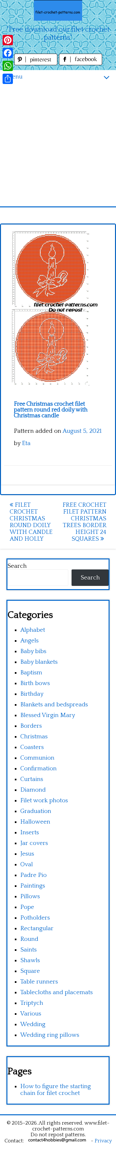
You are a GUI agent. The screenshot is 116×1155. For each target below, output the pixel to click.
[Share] (7, 78)
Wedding (32, 1024)
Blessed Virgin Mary (47, 715)
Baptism (31, 672)
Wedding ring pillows (49, 1035)
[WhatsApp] (7, 65)
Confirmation (38, 768)
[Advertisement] (58, 145)
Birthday (32, 694)
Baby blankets (39, 662)
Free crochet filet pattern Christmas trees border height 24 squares (84, 522)
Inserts (29, 832)
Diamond (33, 789)
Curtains (31, 779)
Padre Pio (33, 875)
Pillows (30, 896)
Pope (27, 907)
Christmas (34, 736)
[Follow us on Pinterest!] (36, 63)
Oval (26, 864)
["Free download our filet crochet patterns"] (58, 10)
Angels (29, 640)
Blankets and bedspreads (54, 704)
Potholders (35, 917)
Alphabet (32, 630)
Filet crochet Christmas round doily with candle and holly (31, 522)
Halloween (35, 821)
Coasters (32, 747)
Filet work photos (44, 800)
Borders (31, 726)
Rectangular (36, 928)
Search (17, 566)
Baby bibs (33, 651)
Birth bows (35, 683)
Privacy (103, 1141)
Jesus (27, 853)
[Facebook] (7, 53)
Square (30, 971)
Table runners (39, 981)
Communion (37, 757)
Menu (14, 76)
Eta (26, 443)
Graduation (35, 811)
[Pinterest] (7, 40)
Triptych (31, 1003)
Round (29, 939)
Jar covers (34, 843)
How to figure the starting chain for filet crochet (55, 1090)
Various (30, 1013)
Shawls (30, 960)
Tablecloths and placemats (56, 992)
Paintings (32, 885)
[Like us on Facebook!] (80, 63)
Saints (28, 949)
